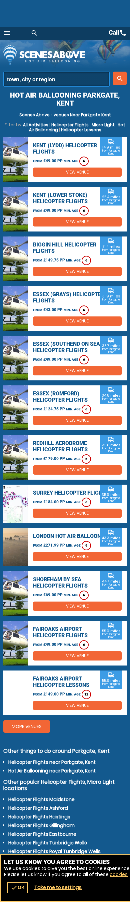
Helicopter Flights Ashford (38, 808)
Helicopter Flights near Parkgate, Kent (52, 762)
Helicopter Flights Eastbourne (42, 834)
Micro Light (103, 125)
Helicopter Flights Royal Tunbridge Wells (54, 851)
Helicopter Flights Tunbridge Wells (47, 842)
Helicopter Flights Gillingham (41, 825)
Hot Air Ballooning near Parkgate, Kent (52, 770)
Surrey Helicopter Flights (71, 493)
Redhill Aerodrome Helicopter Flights (60, 446)
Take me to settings (58, 887)
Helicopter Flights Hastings (39, 816)
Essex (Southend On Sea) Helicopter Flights (67, 347)
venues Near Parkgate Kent (82, 115)
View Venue (77, 172)
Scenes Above (34, 115)
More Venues (27, 726)
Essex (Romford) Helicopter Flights (60, 396)
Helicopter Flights (70, 125)
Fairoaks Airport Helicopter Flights (60, 632)
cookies (119, 874)
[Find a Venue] (56, 79)
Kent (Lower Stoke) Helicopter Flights (60, 198)
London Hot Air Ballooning (71, 536)
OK (17, 887)
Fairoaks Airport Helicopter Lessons (61, 682)
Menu (7, 33)
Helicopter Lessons (81, 130)
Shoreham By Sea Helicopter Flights (60, 582)
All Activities (35, 125)
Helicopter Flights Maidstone (41, 799)
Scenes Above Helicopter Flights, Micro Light (61, 55)
